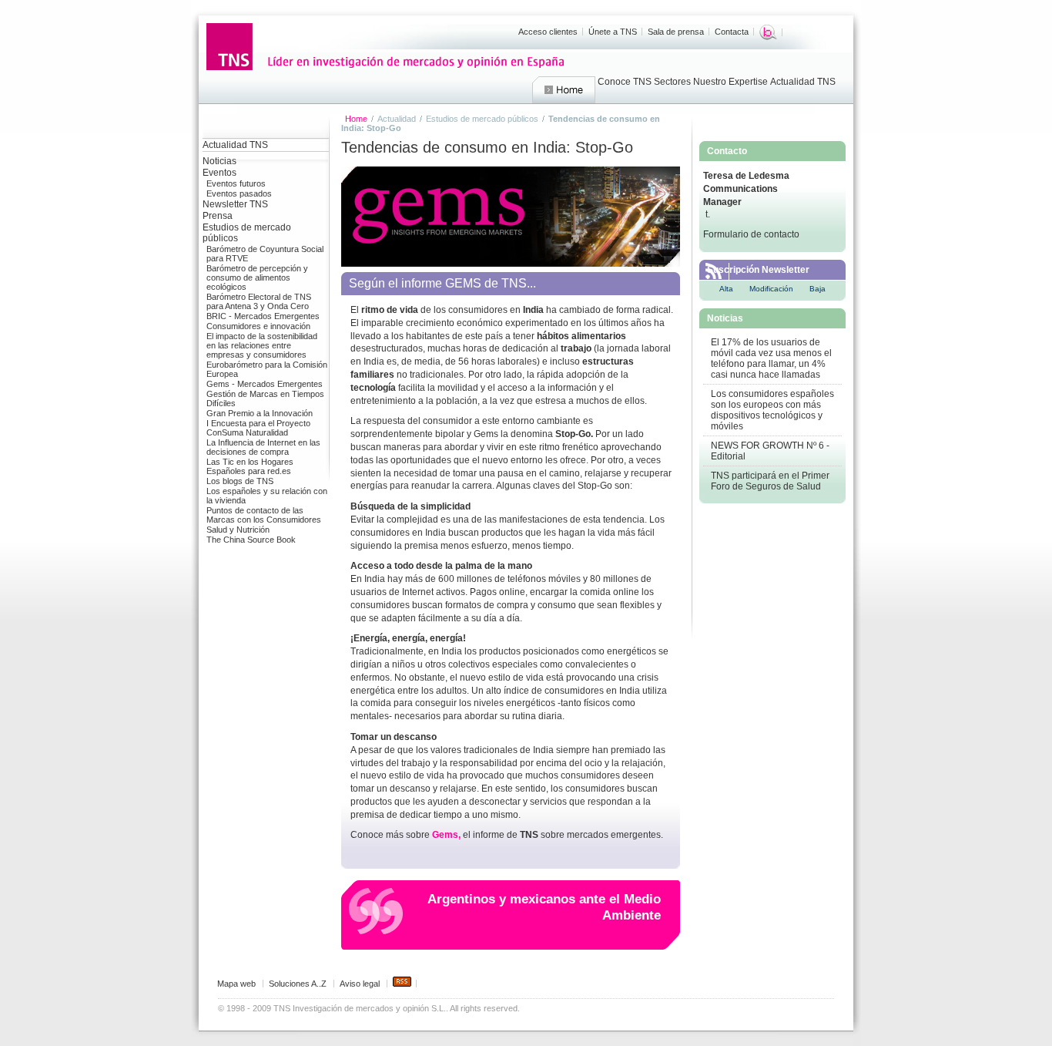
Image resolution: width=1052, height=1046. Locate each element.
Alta (726, 288)
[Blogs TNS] (768, 32)
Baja (817, 288)
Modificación (771, 288)
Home (563, 90)
